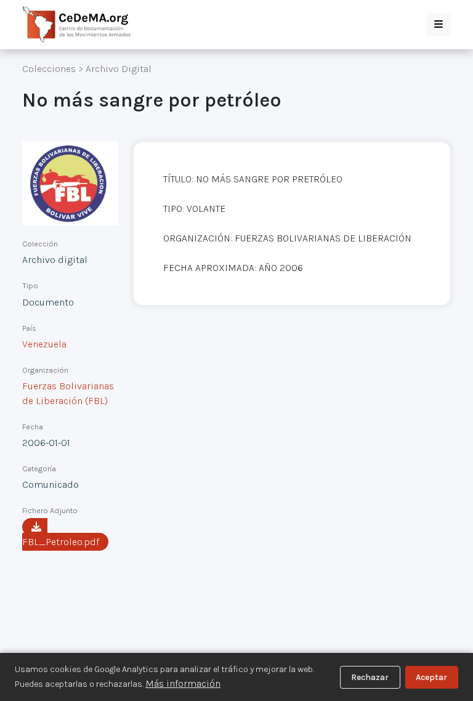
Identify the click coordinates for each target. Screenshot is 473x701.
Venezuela (44, 344)
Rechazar (370, 677)
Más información (182, 683)
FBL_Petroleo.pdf (60, 542)
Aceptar (431, 677)
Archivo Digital (119, 69)
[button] (438, 24)
